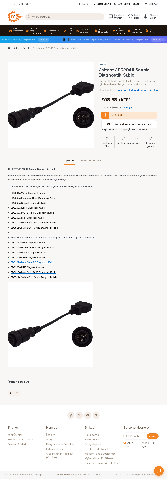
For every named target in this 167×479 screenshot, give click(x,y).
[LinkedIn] (96, 415)
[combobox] (12, 4)
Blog (136, 4)
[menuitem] (16, 31)
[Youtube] (87, 415)
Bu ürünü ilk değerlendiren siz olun (137, 90)
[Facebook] (71, 415)
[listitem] (51, 105)
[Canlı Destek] (159, 471)
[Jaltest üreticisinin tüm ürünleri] (103, 64)
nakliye (128, 107)
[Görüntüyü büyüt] (51, 105)
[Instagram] (79, 415)
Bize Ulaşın (82, 4)
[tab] (69, 161)
